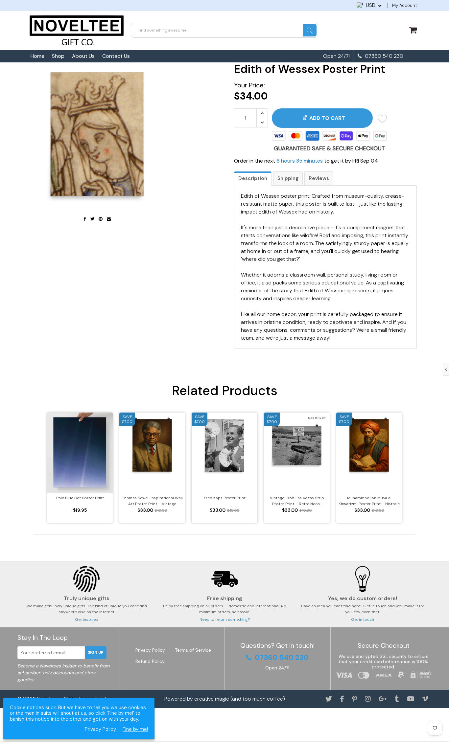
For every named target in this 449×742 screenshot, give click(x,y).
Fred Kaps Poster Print (225, 498)
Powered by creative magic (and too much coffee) (224, 698)
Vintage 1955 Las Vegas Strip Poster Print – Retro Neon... (297, 500)
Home (37, 56)
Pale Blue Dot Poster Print (80, 498)
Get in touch (362, 619)
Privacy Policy (150, 650)
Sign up (96, 652)
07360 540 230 (383, 56)
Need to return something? (225, 619)
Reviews (319, 178)
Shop (58, 56)
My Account (404, 5)
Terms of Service (193, 650)
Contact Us (116, 56)
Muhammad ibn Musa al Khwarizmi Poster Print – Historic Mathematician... (369, 501)
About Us (83, 56)
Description (252, 178)
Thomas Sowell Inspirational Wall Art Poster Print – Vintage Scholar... (152, 501)
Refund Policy (150, 661)
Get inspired (86, 619)
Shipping (287, 178)
